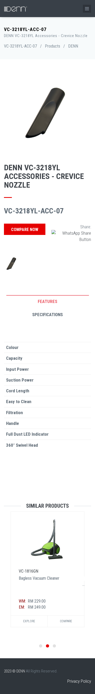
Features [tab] (47, 301)
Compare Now (24, 229)
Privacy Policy (79, 681)
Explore (29, 621)
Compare (66, 621)
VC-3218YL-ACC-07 (20, 46)
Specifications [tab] (47, 314)
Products (52, 46)
